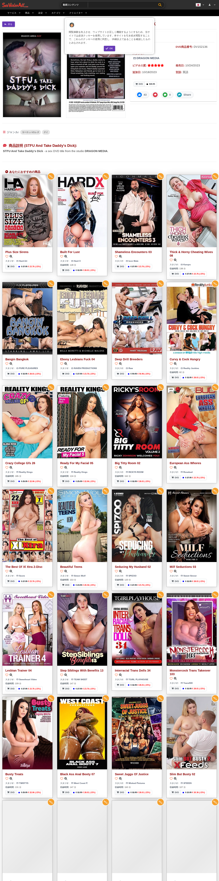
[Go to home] (15, 4)
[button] (142, 95)
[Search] (160, 4)
